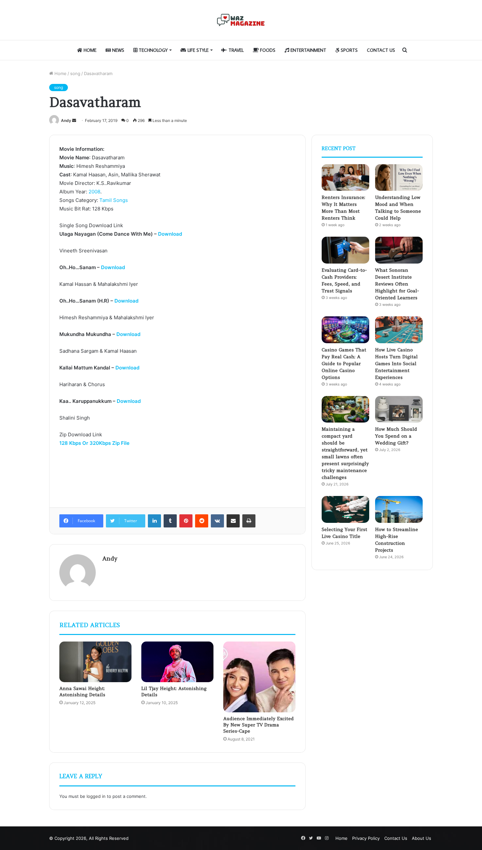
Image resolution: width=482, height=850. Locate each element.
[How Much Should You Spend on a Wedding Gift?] (399, 409)
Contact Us (381, 50)
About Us (421, 838)
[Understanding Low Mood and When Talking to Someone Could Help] (399, 177)
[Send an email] (74, 120)
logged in (96, 796)
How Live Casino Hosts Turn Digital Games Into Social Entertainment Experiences (396, 363)
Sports (348, 50)
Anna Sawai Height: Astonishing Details (82, 691)
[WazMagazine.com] (241, 20)
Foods (267, 50)
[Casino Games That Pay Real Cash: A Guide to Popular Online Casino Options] (345, 329)
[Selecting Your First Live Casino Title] (345, 509)
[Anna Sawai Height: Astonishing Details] (95, 662)
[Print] (248, 520)
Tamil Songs (113, 200)
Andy (66, 120)
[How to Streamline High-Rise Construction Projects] (399, 509)
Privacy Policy (366, 838)
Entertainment (307, 50)
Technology (152, 50)
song (75, 73)
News (117, 50)
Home (89, 50)
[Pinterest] (185, 520)
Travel (235, 50)
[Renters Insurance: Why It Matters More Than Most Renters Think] (345, 177)
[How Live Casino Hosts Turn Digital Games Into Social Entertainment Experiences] (399, 329)
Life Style (197, 50)
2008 (94, 191)
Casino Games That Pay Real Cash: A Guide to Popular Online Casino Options (344, 363)
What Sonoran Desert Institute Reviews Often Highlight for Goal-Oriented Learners (397, 284)
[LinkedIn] (154, 520)
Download (170, 234)
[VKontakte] (217, 520)
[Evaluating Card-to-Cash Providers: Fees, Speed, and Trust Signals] (345, 250)
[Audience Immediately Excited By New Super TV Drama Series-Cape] (259, 677)
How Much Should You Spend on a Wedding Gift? (396, 436)
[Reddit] (201, 520)
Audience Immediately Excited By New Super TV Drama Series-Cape (258, 725)
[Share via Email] (233, 520)
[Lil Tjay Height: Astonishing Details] (177, 662)
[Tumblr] (170, 520)
